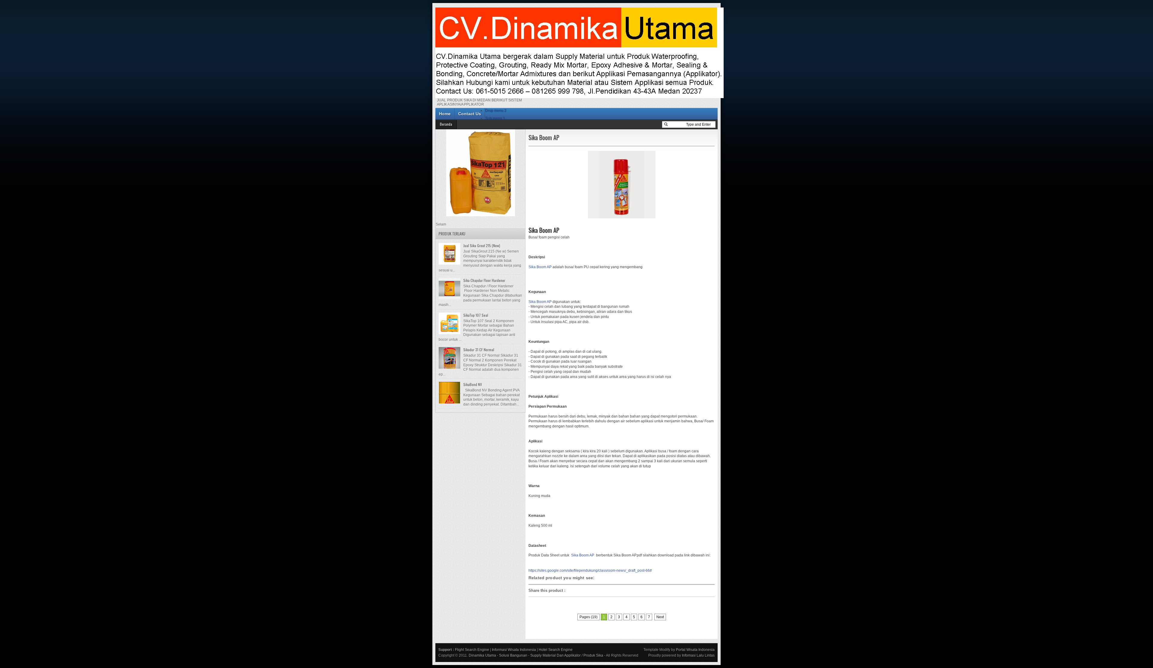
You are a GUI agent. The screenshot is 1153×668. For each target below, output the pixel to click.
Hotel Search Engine (556, 650)
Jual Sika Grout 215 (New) (481, 245)
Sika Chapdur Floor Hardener (484, 280)
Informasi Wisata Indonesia (514, 650)
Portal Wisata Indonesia (695, 650)
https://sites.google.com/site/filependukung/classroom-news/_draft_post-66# (590, 570)
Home (445, 113)
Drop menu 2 (495, 110)
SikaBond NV (472, 384)
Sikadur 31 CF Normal (478, 349)
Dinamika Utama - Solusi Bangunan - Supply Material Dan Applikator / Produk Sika (536, 655)
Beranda (446, 124)
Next (660, 617)
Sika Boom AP (543, 230)
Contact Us (469, 113)
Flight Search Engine (472, 650)
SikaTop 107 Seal (475, 315)
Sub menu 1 (495, 118)
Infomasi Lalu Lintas (698, 655)
